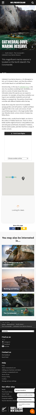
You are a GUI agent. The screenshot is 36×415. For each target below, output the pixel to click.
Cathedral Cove (24, 87)
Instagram (7, 342)
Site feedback (6, 355)
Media (3, 389)
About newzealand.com (9, 368)
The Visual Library (7, 392)
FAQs (3, 365)
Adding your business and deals (11, 370)
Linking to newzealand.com (10, 372)
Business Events (6, 396)
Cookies (4, 379)
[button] (3, 2)
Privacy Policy (6, 376)
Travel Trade (5, 394)
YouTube (6, 346)
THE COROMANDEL (11, 177)
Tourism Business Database (10, 400)
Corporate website (7, 398)
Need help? (5, 357)
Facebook (7, 344)
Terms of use (5, 374)
